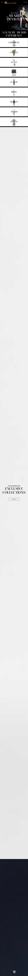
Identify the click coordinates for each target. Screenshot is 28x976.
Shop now (14, 27)
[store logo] (10, 2)
